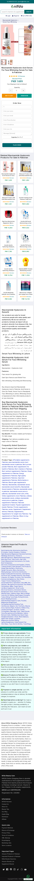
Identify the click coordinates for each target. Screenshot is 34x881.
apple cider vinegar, (7, 618)
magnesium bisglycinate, (9, 602)
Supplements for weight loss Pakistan (15, 514)
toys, (10, 624)
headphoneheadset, (7, 617)
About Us (4, 806)
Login (9, 16)
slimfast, (4, 584)
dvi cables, (11, 577)
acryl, (3, 608)
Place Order (17, 145)
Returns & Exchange (8, 830)
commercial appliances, (8, 579)
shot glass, (5, 624)
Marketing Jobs (6, 843)
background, (5, 591)
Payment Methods (7, 828)
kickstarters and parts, (20, 550)
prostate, (18, 577)
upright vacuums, (7, 570)
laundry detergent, (7, 609)
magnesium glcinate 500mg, (10, 620)
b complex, (4, 552)
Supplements (18, 511)
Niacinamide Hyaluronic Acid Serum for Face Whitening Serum (8, 175)
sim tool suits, (20, 606)
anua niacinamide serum (16, 462)
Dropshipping (6, 840)
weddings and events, (8, 556)
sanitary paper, (10, 608)
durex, (12, 591)
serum (11, 509)
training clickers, (6, 566)
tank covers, (16, 559)
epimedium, (17, 582)
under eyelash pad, (20, 622)
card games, (26, 573)
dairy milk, (24, 582)
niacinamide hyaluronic (10, 20)
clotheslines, (5, 586)
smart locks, (20, 588)
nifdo (27, 494)
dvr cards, (26, 561)
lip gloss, (17, 609)
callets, (26, 613)
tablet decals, (25, 611)
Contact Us (5, 804)
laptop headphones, (7, 622)
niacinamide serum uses (16, 494)
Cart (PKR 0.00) (27, 16)
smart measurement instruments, (12, 561)
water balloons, (24, 617)
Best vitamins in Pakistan (23, 469)
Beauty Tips (5, 809)
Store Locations (7, 845)
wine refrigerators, (7, 557)
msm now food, (6, 559)
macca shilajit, (25, 593)
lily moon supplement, (8, 588)
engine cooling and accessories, (11, 573)
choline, (27, 564)
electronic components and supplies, (13, 564)
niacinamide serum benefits (11, 487)
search (28, 12)
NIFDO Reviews (7, 801)
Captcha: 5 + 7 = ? (17, 137)
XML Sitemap (6, 838)
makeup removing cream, (22, 557)
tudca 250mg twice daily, (9, 597)
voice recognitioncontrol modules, (12, 613)
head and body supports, (9, 600)
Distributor (5, 816)
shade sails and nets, (8, 568)
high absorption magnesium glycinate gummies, (16, 554)
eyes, (19, 600)
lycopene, (17, 618)
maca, (15, 570)
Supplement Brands (8, 864)
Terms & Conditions (8, 835)
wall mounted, (15, 615)
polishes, (23, 552)
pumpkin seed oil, (16, 575)
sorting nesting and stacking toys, (12, 604)
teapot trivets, (6, 581)
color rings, (26, 575)
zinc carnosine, (26, 577)
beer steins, (20, 579)
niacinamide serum (23, 485)
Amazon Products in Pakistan (11, 854)
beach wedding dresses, (9, 599)
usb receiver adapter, (8, 606)
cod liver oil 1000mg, (8, 595)
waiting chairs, (6, 593)
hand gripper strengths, (22, 595)
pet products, (26, 566)
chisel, (16, 617)
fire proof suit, (6, 575)
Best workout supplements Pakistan (14, 471)
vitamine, (4, 577)
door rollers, (28, 584)
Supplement (17, 509)
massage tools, (15, 611)
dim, (29, 582)
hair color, (23, 559)
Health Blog (5, 814)
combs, (22, 609)
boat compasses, (7, 563)
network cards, (6, 615)
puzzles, (24, 600)
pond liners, (19, 568)
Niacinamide (13, 485)
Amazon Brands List (8, 861)
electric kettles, (18, 624)
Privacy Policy (6, 833)
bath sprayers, (17, 566)
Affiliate (4, 819)
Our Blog (4, 811)
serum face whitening (10, 22)
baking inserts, (16, 581)
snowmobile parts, (7, 582)
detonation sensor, (20, 590)
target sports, (18, 586)
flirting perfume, (23, 597)
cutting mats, (5, 611)
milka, (12, 586)
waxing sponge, (6, 572)
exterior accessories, (20, 591)
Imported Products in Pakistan (11, 856)
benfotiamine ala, (7, 550)
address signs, (15, 593)
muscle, (27, 606)
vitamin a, (19, 556)
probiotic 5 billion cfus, (22, 608)
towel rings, (27, 624)
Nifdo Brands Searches (9, 859)
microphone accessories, (15, 584)
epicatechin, (21, 570)
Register (16, 16)
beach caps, (24, 615)
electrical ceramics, (7, 590)
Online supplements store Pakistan (14, 496)
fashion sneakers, (14, 552)
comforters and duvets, (19, 572)
